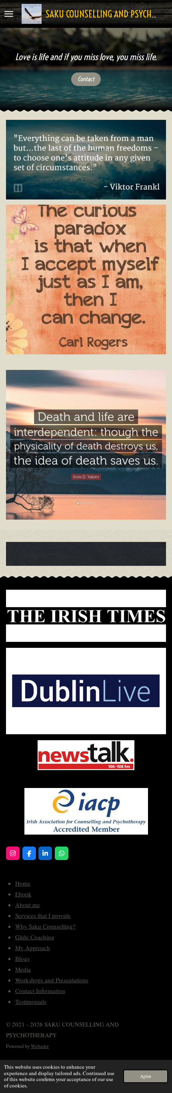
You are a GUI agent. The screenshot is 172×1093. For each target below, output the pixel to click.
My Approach (32, 948)
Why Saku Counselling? (45, 926)
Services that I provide (43, 915)
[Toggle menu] (9, 14)
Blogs (22, 958)
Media (23, 969)
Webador (40, 1046)
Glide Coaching (34, 937)
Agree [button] (145, 1076)
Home (22, 883)
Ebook (23, 894)
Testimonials (30, 1001)
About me (27, 905)
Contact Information (40, 991)
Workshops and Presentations (51, 980)
